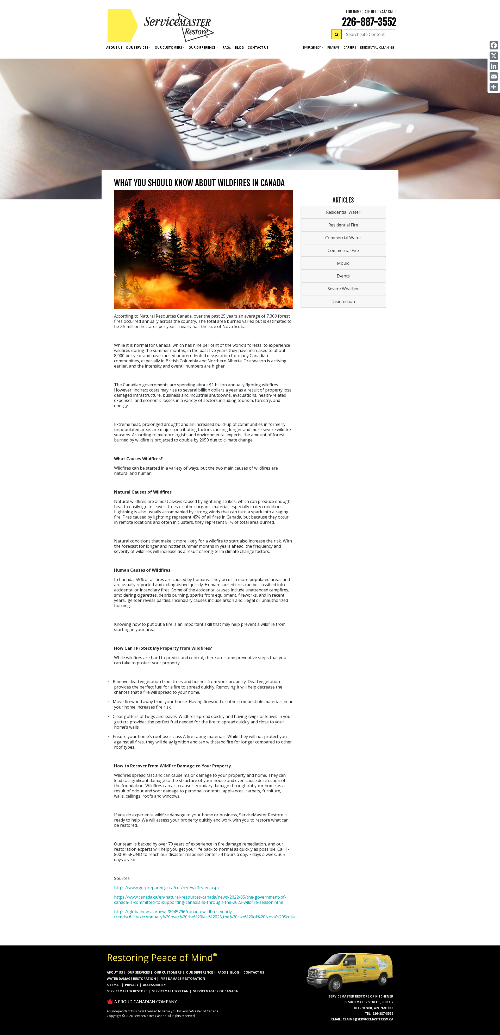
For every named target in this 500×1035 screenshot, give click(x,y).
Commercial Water (343, 238)
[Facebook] (494, 45)
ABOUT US (115, 972)
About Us (114, 47)
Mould (343, 263)
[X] (494, 56)
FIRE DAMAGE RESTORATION (182, 978)
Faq (227, 47)
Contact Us (258, 47)
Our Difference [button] (202, 47)
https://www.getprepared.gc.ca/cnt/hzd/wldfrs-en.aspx (167, 888)
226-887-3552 (369, 22)
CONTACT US (253, 972)
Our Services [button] (137, 47)
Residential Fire (343, 225)
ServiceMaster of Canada (215, 991)
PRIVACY (132, 985)
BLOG (234, 972)
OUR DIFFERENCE (199, 972)
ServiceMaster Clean (170, 991)
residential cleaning (377, 47)
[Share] (494, 87)
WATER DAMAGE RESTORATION (131, 978)
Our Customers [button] (168, 47)
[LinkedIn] (494, 66)
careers (349, 47)
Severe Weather (343, 289)
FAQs (221, 972)
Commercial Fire (343, 250)
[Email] (494, 76)
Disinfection (343, 301)
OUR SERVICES (138, 972)
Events (343, 276)
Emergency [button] (312, 47)
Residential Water (343, 212)
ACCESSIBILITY (154, 985)
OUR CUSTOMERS (168, 972)
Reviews (333, 47)
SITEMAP (114, 985)
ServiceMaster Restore (127, 991)
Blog (239, 47)
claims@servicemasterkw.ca (368, 1019)
